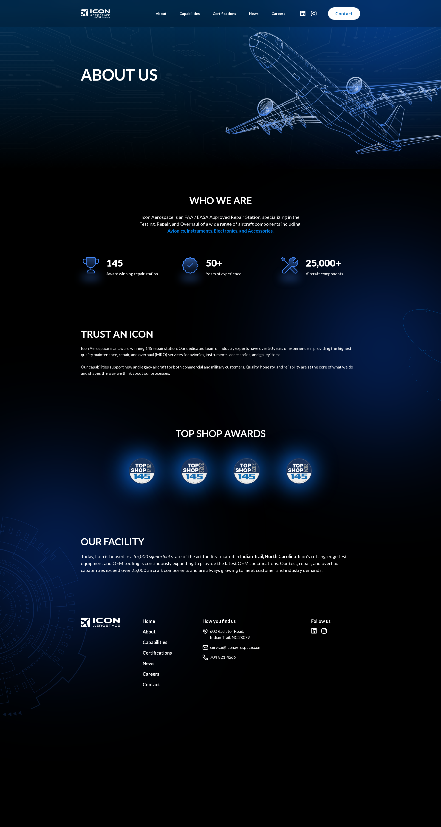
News (254, 13)
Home (149, 621)
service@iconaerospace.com (235, 647)
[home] (114, 13)
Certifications (224, 13)
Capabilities (189, 13)
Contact (344, 13)
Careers (278, 13)
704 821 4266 (223, 657)
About (161, 13)
